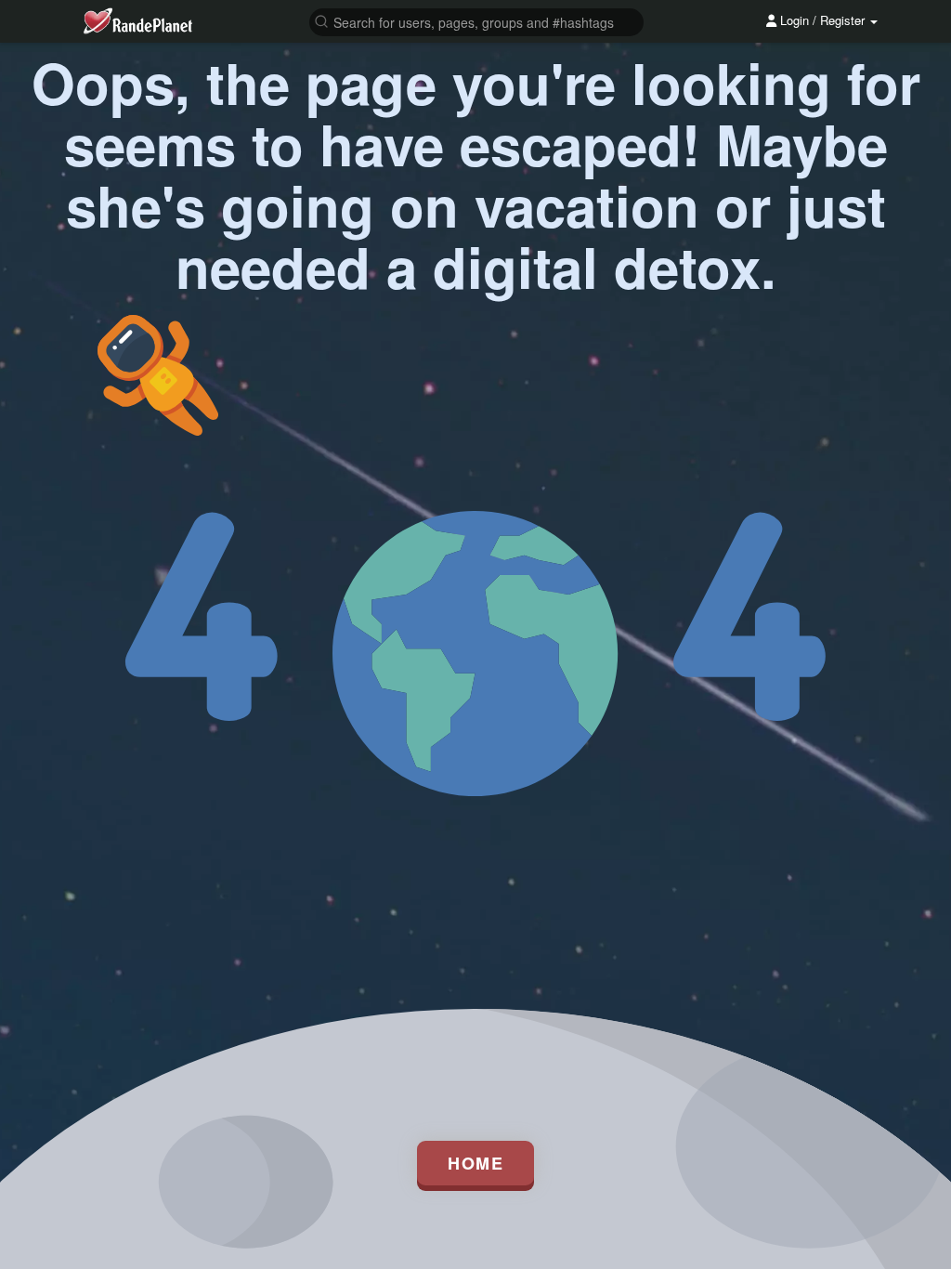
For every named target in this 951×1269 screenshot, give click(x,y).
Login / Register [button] (822, 20)
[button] (476, 21)
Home (475, 1163)
